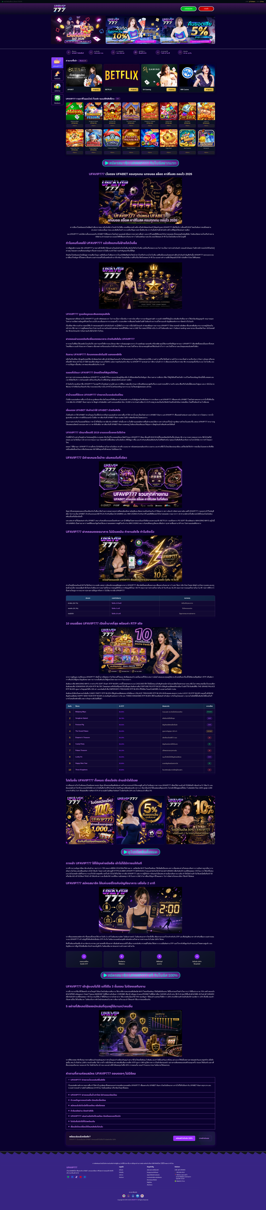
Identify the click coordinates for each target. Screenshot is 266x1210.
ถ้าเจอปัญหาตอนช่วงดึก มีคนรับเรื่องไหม (88, 1100)
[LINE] (68, 1177)
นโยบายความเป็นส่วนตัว (153, 1170)
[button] (140, 1080)
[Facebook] (72, 1177)
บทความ (57, 91)
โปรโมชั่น (57, 78)
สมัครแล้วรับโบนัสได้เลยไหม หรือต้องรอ (88, 1105)
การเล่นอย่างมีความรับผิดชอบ (154, 1177)
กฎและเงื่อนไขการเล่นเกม (153, 1175)
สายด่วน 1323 (159, 1163)
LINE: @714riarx (180, 1170)
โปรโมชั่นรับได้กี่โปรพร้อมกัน (83, 1121)
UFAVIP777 (57, 66)
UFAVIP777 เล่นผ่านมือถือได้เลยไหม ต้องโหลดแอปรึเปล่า (96, 1116)
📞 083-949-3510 (180, 1172)
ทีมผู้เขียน (149, 1182)
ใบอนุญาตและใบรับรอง (152, 1172)
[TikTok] (76, 1177)
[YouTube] (80, 1177)
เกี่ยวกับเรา (149, 1185)
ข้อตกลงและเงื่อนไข (152, 1180)
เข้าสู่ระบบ (96, 89)
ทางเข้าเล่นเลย (204, 1138)
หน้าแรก (121, 1170)
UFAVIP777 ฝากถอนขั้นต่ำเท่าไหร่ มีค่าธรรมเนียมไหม (94, 1095)
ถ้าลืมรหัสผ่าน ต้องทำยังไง (82, 1110)
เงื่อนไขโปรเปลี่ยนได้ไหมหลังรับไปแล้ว (87, 1126)
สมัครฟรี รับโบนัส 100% (184, 1138)
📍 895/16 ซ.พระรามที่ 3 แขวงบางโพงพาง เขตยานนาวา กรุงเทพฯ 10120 (183, 1177)
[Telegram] (84, 1177)
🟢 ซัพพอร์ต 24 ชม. (180, 1181)
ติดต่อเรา (57, 103)
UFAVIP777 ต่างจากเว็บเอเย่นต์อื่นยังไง (88, 1079)
